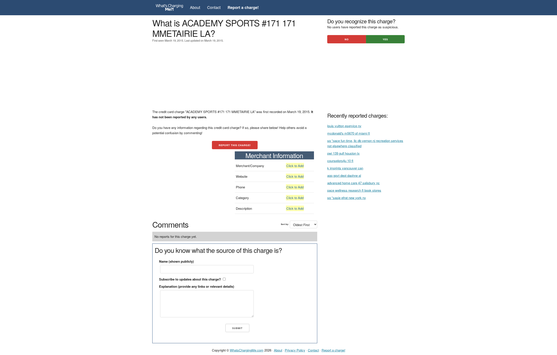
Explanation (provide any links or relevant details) (196, 286)
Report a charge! (333, 350)
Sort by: (285, 224)
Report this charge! (235, 145)
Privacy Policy (295, 350)
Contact (214, 7)
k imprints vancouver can (345, 168)
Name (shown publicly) (176, 261)
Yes (385, 39)
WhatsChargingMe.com (246, 350)
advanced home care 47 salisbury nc (353, 183)
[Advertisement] (234, 78)
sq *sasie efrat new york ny (346, 197)
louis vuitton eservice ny (344, 125)
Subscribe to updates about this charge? (190, 279)
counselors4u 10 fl (340, 160)
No (347, 39)
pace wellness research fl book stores (354, 190)
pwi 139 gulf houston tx (343, 153)
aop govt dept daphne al (344, 175)
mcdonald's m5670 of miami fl (348, 133)
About (195, 7)
